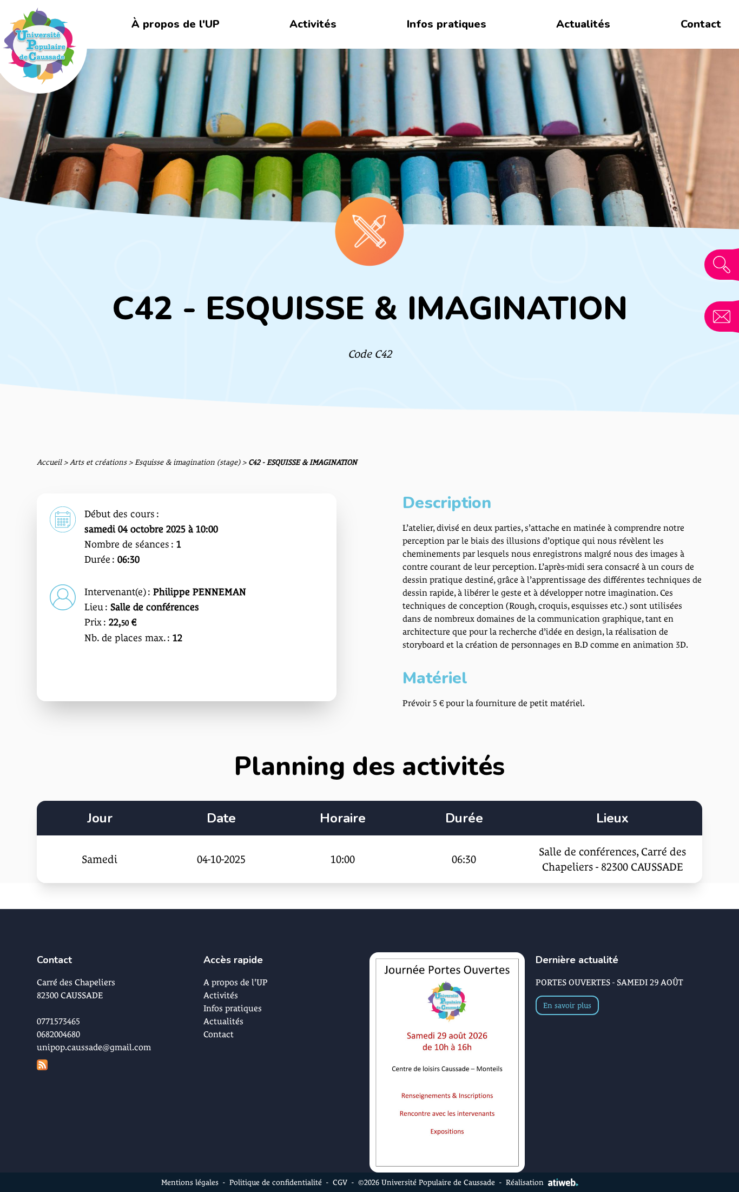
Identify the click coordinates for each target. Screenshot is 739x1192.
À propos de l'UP (175, 24)
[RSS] (120, 1064)
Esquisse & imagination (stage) (187, 462)
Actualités (583, 24)
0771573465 (58, 1021)
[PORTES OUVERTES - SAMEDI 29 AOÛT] (447, 1062)
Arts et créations (98, 462)
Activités (312, 24)
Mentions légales (190, 1182)
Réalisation (525, 1182)
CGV (340, 1182)
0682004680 (58, 1034)
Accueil (49, 462)
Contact (701, 24)
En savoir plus (567, 1005)
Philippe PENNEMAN (199, 591)
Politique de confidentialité (275, 1182)
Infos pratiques (446, 24)
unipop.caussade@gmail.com (94, 1047)
